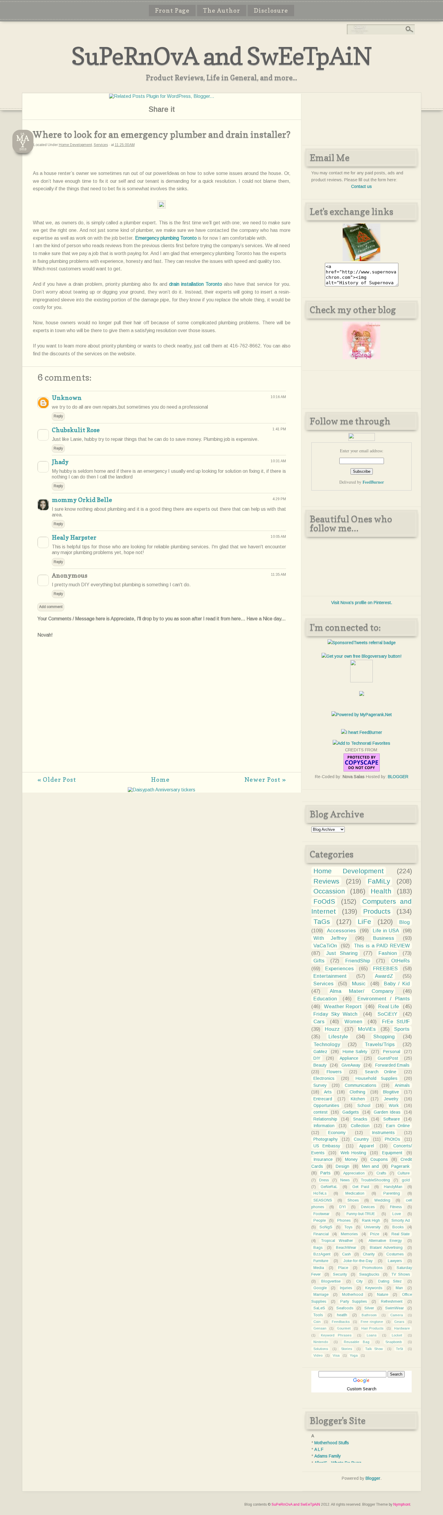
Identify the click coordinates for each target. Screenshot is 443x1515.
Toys (348, 1227)
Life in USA (386, 931)
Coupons (379, 1159)
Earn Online (398, 1125)
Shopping (384, 1037)
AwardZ (384, 976)
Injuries (346, 1288)
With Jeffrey (330, 938)
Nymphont (401, 1504)
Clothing (357, 1091)
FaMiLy (379, 881)
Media (318, 1268)
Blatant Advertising (386, 1247)
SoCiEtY (387, 1014)
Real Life (388, 1006)
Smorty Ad (400, 1220)
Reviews (326, 881)
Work (394, 1105)
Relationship (325, 1119)
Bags (317, 1247)
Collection (360, 1125)
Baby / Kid (397, 984)
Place (343, 1268)
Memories (349, 1234)
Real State (400, 1234)
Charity (369, 1254)
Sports (402, 1029)
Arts (328, 1091)
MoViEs (367, 1029)
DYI (342, 1207)
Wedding (382, 1200)
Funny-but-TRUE (361, 1214)
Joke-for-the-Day (358, 1261)
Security (340, 1274)
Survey (320, 1085)
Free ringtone (372, 1321)
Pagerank (400, 1166)
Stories (346, 1349)
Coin (317, 1321)
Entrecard (322, 1098)
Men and (370, 1166)
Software (391, 1119)
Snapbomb (393, 1342)
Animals (402, 1085)
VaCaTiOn (325, 946)
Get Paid (360, 1187)
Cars (319, 1021)
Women (353, 1021)
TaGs (321, 921)
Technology (326, 1044)
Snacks (360, 1119)
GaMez (320, 1051)
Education (325, 999)
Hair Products (372, 1328)
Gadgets (350, 1112)
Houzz (332, 1029)
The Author (221, 10)
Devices (368, 1207)
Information (324, 1125)
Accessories (341, 931)
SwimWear (394, 1308)
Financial (321, 1234)
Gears (399, 1321)
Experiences (339, 968)
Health (381, 891)
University (372, 1227)
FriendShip (357, 961)
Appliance (349, 1058)
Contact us (361, 186)
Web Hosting (353, 1152)
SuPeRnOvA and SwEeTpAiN (221, 55)
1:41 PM (279, 429)
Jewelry (391, 1098)
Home (160, 779)
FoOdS (324, 901)
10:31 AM (278, 461)
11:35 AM (278, 574)
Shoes (353, 1200)
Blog (404, 922)
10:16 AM (278, 397)
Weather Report (343, 1006)
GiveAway (350, 1065)
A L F (318, 1449)
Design (342, 1166)
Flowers (334, 1071)
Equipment (392, 1152)
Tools (318, 1315)
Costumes (395, 1254)
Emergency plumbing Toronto (166, 238)
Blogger (373, 1478)
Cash (346, 1254)
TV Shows (400, 1274)
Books (398, 1227)
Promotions (372, 1268)
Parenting (391, 1193)
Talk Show (374, 1349)
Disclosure (271, 10)
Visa (336, 1355)
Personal (391, 1051)
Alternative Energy (385, 1241)
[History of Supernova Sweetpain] (361, 259)
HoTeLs (319, 1193)
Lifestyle (338, 1037)
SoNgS (325, 1227)
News (345, 1180)
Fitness (396, 1207)
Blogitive (391, 1091)
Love (396, 1214)
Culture (403, 1173)
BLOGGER (398, 776)
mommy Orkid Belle (82, 499)
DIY (316, 1058)
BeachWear (346, 1247)
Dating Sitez (390, 1281)
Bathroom (369, 1315)
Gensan (319, 1328)
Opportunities (326, 1105)
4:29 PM (279, 499)
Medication (354, 1193)
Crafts (381, 1173)
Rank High (371, 1220)
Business (383, 938)
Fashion (388, 953)
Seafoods (344, 1308)
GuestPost (388, 1058)
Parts (325, 1173)
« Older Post (56, 779)
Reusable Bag (356, 1342)
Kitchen (358, 1098)
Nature (382, 1294)
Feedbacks (341, 1321)
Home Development (75, 145)
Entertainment (330, 976)
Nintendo (320, 1342)
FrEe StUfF (396, 1021)
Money (351, 1159)
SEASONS (322, 1200)
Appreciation (354, 1173)
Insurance (323, 1159)
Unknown (67, 397)
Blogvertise (331, 1281)
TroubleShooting (375, 1180)
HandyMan (393, 1187)
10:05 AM (278, 537)
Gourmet (343, 1328)
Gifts (319, 961)
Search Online (380, 1071)
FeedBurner (373, 482)
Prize (374, 1234)
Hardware (402, 1328)
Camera (396, 1315)
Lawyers (395, 1261)
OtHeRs (400, 961)
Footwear (321, 1214)
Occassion (329, 891)
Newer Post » (265, 779)
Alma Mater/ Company (361, 991)
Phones (343, 1220)
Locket (397, 1335)
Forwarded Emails (392, 1065)
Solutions (320, 1349)
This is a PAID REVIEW (382, 946)
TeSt (399, 1349)
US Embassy (327, 1145)
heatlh (342, 1315)
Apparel (366, 1145)
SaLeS (319, 1308)
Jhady (60, 462)
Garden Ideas (387, 1112)
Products (377, 911)
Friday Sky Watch (335, 1014)
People (319, 1220)
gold (406, 1180)
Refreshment (391, 1301)
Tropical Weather (337, 1241)
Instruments (383, 1132)
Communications (360, 1085)
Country (361, 1139)
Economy (337, 1132)
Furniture (320, 1261)
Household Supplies (376, 1078)
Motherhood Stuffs (331, 1442)
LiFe (364, 921)
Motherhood (352, 1294)
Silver (369, 1308)
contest (320, 1112)
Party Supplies (353, 1301)
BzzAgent (321, 1254)
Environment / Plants (383, 999)
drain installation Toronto (195, 284)
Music (359, 984)
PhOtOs (392, 1139)
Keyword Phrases (336, 1335)
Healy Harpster (74, 537)
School (363, 1105)
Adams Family (327, 1456)
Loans (371, 1335)
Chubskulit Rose (76, 430)
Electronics (324, 1078)
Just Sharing (342, 953)
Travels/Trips (380, 1044)
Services (101, 145)
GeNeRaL (329, 1187)
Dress (324, 1180)
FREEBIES (385, 968)
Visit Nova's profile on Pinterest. (361, 602)
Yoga (354, 1355)
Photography (325, 1139)
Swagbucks (369, 1274)
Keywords (373, 1288)
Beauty (320, 1065)
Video (317, 1355)
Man (399, 1288)
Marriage (320, 1294)
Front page (172, 10)
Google (320, 1288)
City (359, 1281)
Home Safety (355, 1051)
